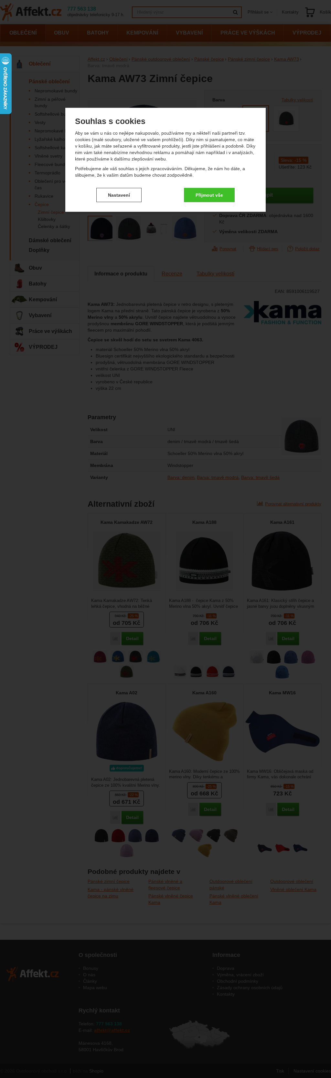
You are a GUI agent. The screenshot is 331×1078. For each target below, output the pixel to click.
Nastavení (119, 194)
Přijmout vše (209, 194)
